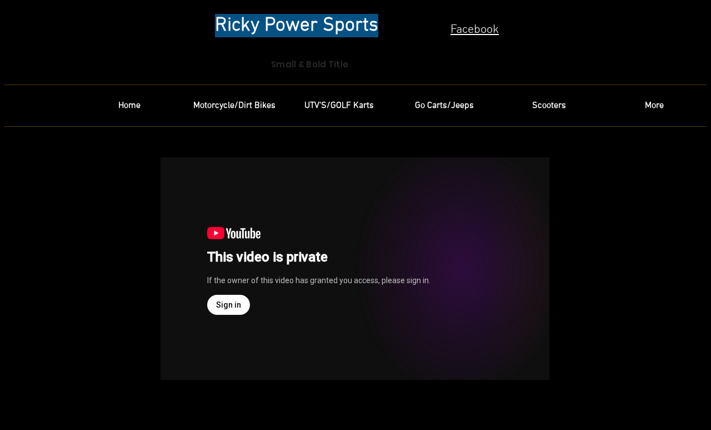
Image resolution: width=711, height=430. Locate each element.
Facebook (474, 29)
